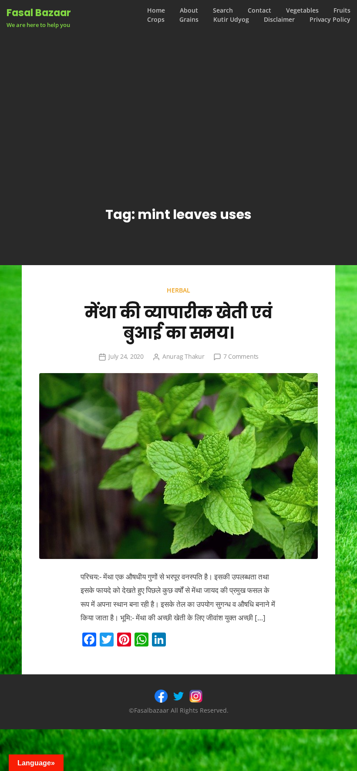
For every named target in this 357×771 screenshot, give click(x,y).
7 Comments (241, 356)
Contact (259, 10)
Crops (156, 20)
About (189, 10)
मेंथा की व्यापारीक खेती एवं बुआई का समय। (178, 322)
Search (223, 10)
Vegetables (302, 10)
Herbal (178, 290)
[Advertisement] (178, 95)
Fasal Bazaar (39, 13)
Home (156, 10)
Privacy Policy (330, 20)
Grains (189, 20)
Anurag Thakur (183, 356)
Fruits (341, 10)
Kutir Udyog (231, 20)
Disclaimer (279, 20)
